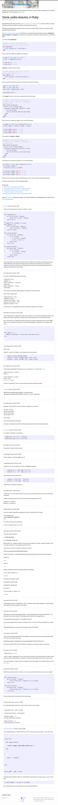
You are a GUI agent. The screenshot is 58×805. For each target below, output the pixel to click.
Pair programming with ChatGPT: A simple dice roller (17, 188)
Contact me (4, 797)
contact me (21, 12)
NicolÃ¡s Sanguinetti (9, 728)
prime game (7, 662)
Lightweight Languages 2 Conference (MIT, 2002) (16, 190)
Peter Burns (7, 430)
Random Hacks (20, 4)
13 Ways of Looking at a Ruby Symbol (13, 191)
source (43, 369)
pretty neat (14, 653)
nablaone (6, 389)
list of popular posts (7, 199)
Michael (6, 206)
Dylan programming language (11, 33)
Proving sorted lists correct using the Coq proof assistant (18, 193)
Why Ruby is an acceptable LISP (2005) (14, 186)
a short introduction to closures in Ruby (30, 23)
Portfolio (24, 797)
